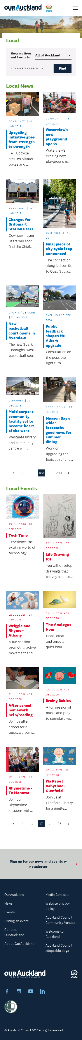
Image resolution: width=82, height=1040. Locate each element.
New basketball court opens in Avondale (22, 331)
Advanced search (24, 68)
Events (9, 912)
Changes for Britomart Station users (21, 224)
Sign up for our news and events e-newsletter (38, 864)
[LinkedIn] (42, 992)
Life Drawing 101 (57, 557)
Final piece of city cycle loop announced (59, 249)
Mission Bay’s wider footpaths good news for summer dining (59, 430)
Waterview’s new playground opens (57, 137)
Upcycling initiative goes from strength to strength (22, 139)
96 (59, 823)
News (8, 903)
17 (41, 823)
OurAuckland (14, 894)
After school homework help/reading (21, 710)
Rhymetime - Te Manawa (20, 790)
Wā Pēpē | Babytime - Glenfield (56, 786)
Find (62, 68)
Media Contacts (57, 894)
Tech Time (18, 535)
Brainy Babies (58, 701)
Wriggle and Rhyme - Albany (20, 631)
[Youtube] (30, 992)
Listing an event (16, 921)
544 (59, 473)
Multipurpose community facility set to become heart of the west (21, 421)
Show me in (20, 55)
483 (41, 473)
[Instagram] (18, 992)
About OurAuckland (19, 943)
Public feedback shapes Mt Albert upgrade (55, 336)
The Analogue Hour (59, 627)
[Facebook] (7, 992)
